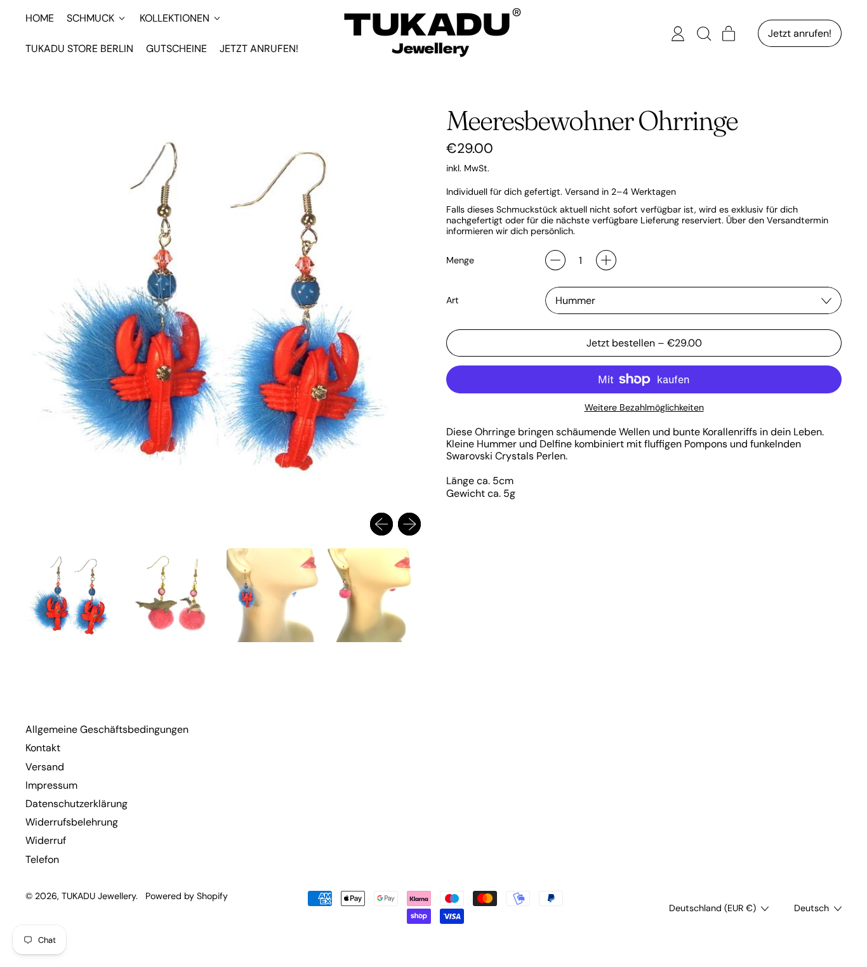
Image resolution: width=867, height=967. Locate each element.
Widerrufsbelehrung (71, 822)
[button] (703, 34)
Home (39, 18)
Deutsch (811, 908)
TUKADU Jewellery (99, 896)
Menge (460, 260)
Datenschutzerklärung (76, 803)
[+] (606, 260)
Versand (44, 766)
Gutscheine (176, 48)
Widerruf (45, 840)
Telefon (42, 859)
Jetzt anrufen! (259, 48)
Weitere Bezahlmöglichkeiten (644, 407)
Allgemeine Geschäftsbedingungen (107, 729)
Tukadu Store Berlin (79, 48)
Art (452, 300)
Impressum (51, 785)
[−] (555, 260)
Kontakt (42, 747)
